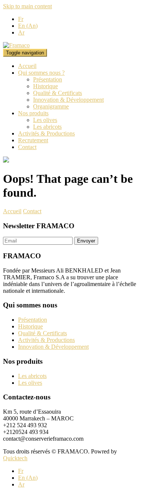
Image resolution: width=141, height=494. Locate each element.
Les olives (45, 120)
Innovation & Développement (68, 99)
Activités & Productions (46, 133)
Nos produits (33, 113)
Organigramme (51, 106)
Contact (27, 147)
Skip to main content (27, 6)
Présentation (47, 79)
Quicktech (15, 458)
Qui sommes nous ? (41, 72)
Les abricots (47, 127)
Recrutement (33, 140)
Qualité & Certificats (57, 93)
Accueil (27, 66)
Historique (45, 86)
